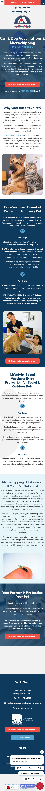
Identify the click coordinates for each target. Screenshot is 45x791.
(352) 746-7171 (27, 91)
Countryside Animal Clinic (21, 69)
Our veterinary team (15, 135)
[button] (43, 2)
